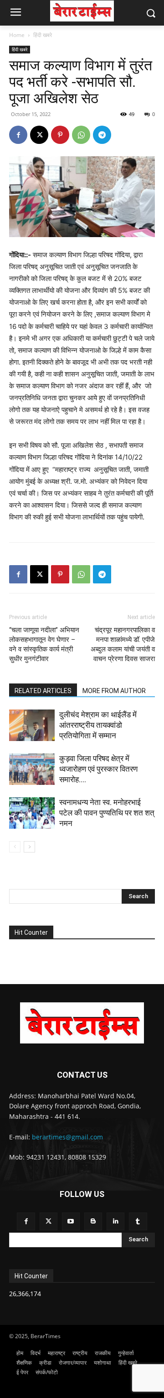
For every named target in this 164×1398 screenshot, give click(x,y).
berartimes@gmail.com (67, 1137)
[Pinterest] (60, 135)
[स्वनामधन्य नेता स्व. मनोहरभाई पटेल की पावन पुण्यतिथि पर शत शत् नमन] (32, 813)
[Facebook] (18, 135)
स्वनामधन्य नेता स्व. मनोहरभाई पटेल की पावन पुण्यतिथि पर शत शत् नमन (106, 813)
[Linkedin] (115, 1221)
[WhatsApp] (81, 135)
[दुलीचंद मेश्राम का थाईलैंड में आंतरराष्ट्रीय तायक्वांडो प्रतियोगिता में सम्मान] (32, 725)
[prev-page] (14, 847)
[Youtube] (71, 1221)
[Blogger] (93, 1221)
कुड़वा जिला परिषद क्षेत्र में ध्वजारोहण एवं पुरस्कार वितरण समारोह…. (98, 769)
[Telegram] (102, 135)
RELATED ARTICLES (43, 690)
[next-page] (29, 847)
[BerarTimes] (82, 10)
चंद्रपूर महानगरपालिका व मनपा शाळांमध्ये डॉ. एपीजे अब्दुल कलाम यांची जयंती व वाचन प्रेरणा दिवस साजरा (123, 644)
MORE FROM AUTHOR (114, 690)
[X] (39, 135)
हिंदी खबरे (42, 35)
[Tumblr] (138, 1221)
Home (17, 35)
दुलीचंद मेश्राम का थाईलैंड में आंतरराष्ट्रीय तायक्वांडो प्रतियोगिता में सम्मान (98, 725)
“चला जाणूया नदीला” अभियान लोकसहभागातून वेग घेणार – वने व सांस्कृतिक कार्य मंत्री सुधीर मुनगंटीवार (44, 644)
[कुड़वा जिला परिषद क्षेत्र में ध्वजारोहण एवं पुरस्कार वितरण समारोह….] (32, 769)
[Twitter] (48, 1221)
